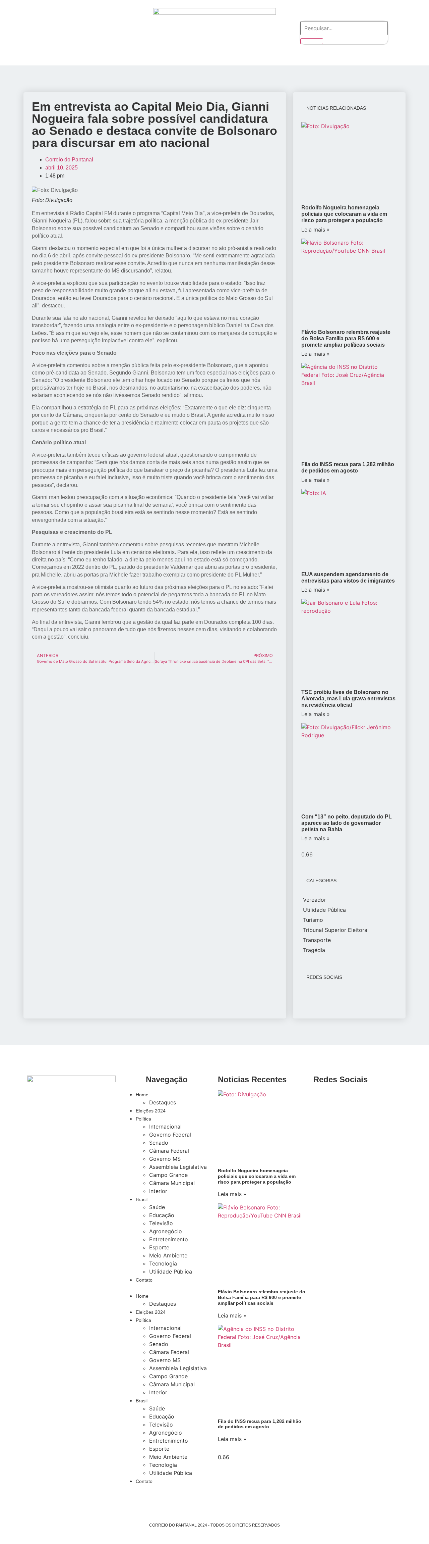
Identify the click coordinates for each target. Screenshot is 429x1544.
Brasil (141, 1199)
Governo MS (165, 1158)
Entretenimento (168, 1239)
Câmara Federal (169, 1150)
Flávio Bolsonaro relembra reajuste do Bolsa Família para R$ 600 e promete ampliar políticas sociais (345, 338)
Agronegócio (165, 1231)
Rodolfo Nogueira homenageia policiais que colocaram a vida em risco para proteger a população (344, 214)
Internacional (165, 1126)
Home (142, 1094)
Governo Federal (170, 1134)
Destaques (162, 1102)
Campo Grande (168, 1175)
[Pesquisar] (311, 41)
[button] (166, 1288)
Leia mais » (315, 229)
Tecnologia (163, 1263)
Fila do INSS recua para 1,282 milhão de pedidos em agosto (259, 1424)
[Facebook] (63, 31)
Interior (158, 1191)
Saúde (157, 1207)
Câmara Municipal (172, 1183)
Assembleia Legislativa (178, 1166)
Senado (158, 1142)
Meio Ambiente (168, 1255)
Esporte (159, 1247)
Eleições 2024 (151, 1110)
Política (143, 1119)
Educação (161, 1215)
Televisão (161, 1223)
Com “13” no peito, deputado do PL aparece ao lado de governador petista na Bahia (346, 823)
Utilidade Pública (170, 1271)
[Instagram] (44, 31)
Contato (144, 1280)
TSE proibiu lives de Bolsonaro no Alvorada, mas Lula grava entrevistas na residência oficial (348, 698)
